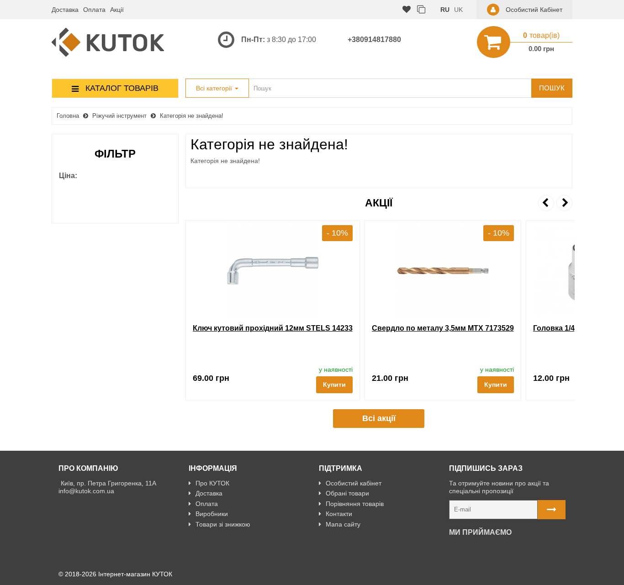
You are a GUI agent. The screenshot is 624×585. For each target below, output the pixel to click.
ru (444, 9)
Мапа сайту (343, 524)
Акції (117, 9)
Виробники (212, 513)
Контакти (339, 513)
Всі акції (379, 418)
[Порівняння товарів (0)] (421, 9)
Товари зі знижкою (223, 524)
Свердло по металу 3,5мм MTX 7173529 (443, 328)
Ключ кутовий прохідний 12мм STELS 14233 (273, 328)
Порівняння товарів (355, 503)
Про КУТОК (212, 483)
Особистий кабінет (353, 483)
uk (458, 9)
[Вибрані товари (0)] (406, 9)
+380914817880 (374, 39)
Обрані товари (347, 493)
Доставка (65, 9)
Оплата (94, 9)
